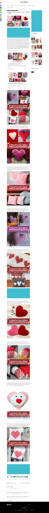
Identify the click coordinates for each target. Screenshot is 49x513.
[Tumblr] (1, 7)
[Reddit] (1, 10)
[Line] (1, 9)
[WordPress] (1, 15)
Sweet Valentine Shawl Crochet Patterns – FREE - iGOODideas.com (19, 496)
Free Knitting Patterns (30, 6)
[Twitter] (1, 6)
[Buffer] (1, 19)
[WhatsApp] (1, 12)
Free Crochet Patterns (22, 6)
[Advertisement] (18, 33)
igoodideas (11, 486)
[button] (41, 5)
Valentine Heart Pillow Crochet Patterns (23, 479)
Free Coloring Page (10, 8)
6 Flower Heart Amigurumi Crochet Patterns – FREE (37, 43)
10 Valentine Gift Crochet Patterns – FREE (37, 65)
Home (16, 510)
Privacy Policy (21, 510)
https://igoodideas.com (12, 487)
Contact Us (32, 510)
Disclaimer (26, 510)
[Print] (1, 17)
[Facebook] (1, 5)
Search (29, 504)
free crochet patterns (11, 479)
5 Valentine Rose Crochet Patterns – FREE (12, 483)
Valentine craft (16, 479)
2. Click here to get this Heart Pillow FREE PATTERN (18, 206)
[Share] (1, 20)
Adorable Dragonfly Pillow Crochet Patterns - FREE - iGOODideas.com (19, 492)
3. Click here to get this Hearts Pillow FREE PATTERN (18, 247)
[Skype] (1, 13)
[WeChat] (1, 16)
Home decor (17, 10)
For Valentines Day (8, 10)
